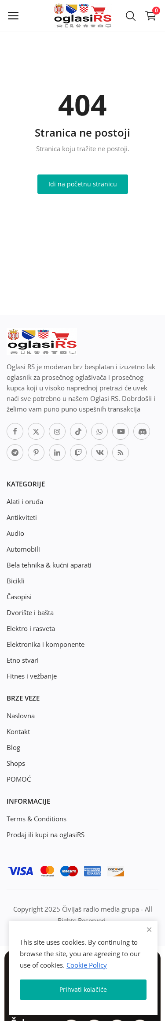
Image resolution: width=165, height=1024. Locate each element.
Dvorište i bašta (30, 612)
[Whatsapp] (99, 431)
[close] (149, 929)
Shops (16, 763)
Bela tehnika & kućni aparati (49, 564)
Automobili (23, 549)
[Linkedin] (57, 452)
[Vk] (99, 452)
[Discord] (141, 431)
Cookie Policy (86, 965)
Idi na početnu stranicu (82, 184)
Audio (15, 533)
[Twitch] (78, 452)
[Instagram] (57, 431)
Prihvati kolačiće (83, 989)
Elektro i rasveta (31, 628)
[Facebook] (15, 431)
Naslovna (21, 715)
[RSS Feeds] (120, 452)
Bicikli (16, 580)
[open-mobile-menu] (13, 15)
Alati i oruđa (25, 501)
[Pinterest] (36, 452)
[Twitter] (36, 431)
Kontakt (18, 731)
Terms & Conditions (36, 818)
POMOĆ (19, 779)
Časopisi (19, 596)
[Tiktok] (78, 431)
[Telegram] (15, 452)
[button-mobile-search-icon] (131, 15)
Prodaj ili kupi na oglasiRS (45, 834)
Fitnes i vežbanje (32, 676)
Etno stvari (23, 660)
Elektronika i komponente (45, 644)
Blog (13, 747)
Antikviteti (22, 517)
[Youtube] (120, 431)
